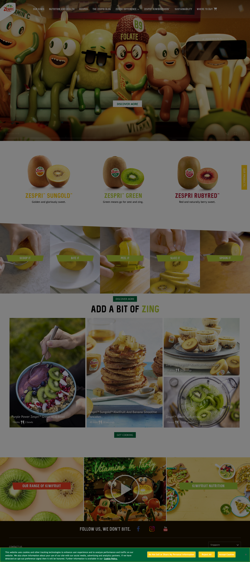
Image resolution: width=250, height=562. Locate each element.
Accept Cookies (226, 554)
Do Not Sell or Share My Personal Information (171, 554)
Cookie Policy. (111, 558)
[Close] (246, 554)
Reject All (206, 554)
